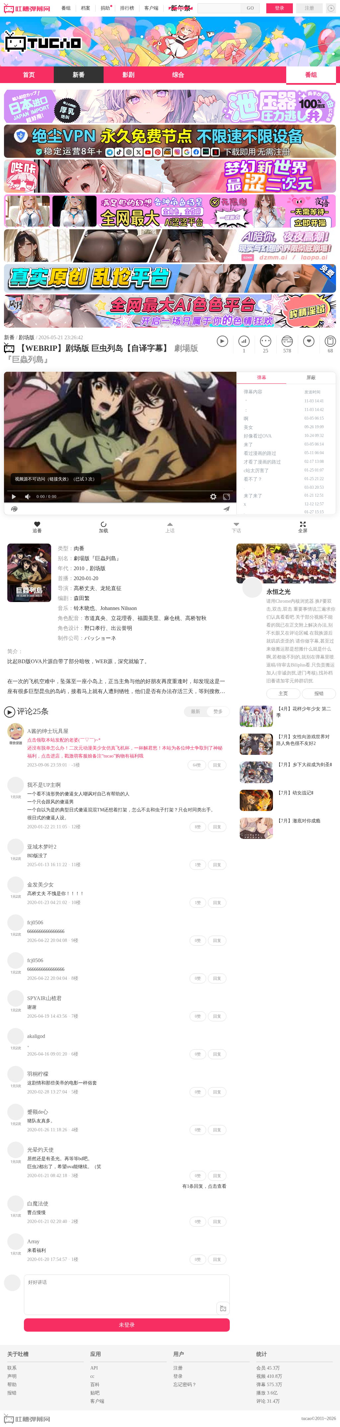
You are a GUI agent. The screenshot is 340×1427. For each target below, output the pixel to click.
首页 (29, 74)
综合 (178, 74)
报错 (319, 693)
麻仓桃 (172, 618)
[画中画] (228, 380)
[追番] (308, 345)
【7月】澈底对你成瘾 (298, 820)
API (94, 1368)
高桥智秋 (196, 618)
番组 (66, 8)
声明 (12, 1376)
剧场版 (27, 337)
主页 (283, 693)
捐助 (105, 8)
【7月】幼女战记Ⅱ (294, 792)
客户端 (151, 8)
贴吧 (95, 1392)
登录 (279, 8)
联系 (12, 1368)
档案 (85, 8)
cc (92, 1376)
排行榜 (127, 8)
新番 (79, 74)
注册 (309, 8)
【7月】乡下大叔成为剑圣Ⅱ (304, 764)
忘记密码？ (185, 1384)
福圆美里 (148, 618)
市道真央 (95, 618)
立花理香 (121, 618)
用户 (178, 1354)
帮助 (12, 1384)
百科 (95, 1384)
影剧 (128, 74)
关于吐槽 (18, 1354)
